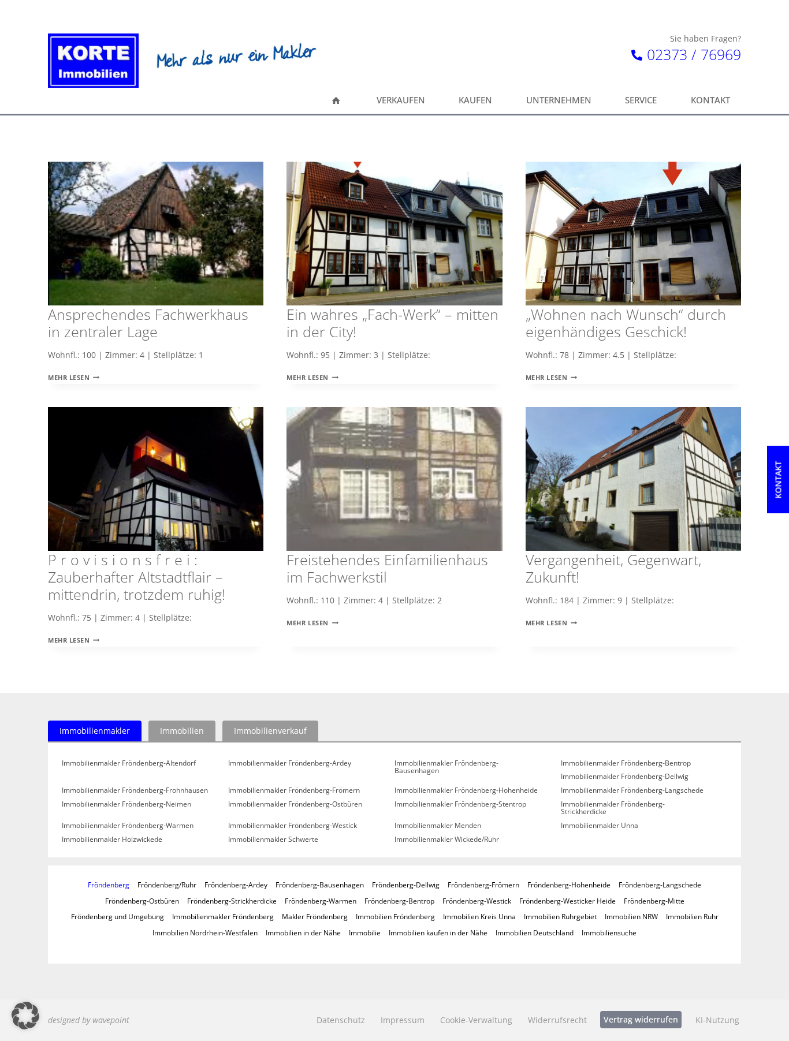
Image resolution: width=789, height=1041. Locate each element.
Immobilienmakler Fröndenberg (223, 916)
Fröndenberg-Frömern (483, 884)
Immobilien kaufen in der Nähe (438, 932)
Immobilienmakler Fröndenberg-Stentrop (460, 804)
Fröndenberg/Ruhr (166, 884)
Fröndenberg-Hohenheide (569, 884)
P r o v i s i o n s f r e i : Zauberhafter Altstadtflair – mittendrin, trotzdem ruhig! (136, 577)
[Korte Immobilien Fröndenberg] (93, 60)
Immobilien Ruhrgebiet (560, 916)
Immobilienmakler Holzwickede (112, 839)
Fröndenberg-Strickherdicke (232, 900)
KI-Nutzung (717, 1019)
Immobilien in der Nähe (303, 932)
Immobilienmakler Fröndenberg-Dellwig (624, 777)
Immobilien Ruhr (692, 916)
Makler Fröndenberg (315, 916)
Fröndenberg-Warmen (320, 900)
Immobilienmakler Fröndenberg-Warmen (127, 826)
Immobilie (365, 932)
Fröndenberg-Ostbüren (142, 900)
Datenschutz (341, 1019)
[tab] (95, 731)
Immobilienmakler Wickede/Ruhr (446, 839)
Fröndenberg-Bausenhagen (320, 884)
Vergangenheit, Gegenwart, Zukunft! (613, 568)
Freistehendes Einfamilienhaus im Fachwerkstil (387, 568)
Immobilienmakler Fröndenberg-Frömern (294, 790)
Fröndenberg (108, 884)
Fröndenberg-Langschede (660, 884)
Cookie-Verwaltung (476, 1019)
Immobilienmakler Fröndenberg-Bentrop (626, 763)
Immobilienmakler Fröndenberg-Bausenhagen (446, 767)
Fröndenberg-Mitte (654, 900)
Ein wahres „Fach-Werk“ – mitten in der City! (392, 322)
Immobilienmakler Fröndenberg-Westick (292, 826)
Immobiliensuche (609, 932)
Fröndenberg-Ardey (235, 884)
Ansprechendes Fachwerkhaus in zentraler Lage (148, 322)
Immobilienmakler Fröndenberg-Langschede (632, 790)
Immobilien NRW (631, 916)
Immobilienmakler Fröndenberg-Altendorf (129, 763)
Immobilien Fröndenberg (395, 916)
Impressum (403, 1019)
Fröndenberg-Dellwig (406, 884)
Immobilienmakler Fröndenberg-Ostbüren (295, 804)
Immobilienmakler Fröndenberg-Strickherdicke (613, 808)
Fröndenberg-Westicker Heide (567, 900)
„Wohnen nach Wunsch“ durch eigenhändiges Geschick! (626, 322)
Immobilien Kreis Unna (479, 916)
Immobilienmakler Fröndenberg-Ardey (289, 763)
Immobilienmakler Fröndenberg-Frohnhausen (135, 790)
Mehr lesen (73, 377)
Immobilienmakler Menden (437, 826)
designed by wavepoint (88, 1019)
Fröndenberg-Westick (476, 900)
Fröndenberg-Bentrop (399, 900)
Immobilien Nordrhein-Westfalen (205, 932)
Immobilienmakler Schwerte (273, 839)
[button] (25, 1015)
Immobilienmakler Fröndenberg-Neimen (126, 804)
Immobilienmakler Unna (599, 826)
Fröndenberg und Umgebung (117, 916)
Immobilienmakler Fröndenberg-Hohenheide (466, 790)
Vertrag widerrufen (641, 1019)
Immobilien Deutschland (535, 932)
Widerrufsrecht (557, 1019)
